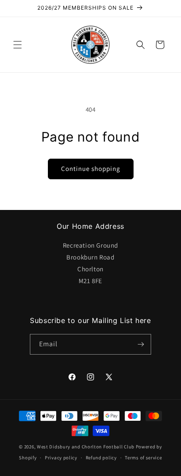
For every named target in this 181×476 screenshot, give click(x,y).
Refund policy (101, 458)
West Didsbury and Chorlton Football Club (85, 447)
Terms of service (143, 458)
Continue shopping (90, 168)
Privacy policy (61, 458)
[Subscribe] (141, 344)
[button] (17, 44)
